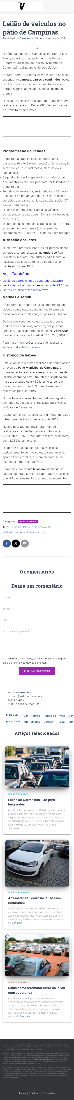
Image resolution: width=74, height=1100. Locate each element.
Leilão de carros (27, 522)
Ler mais (14, 828)
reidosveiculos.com (19, 692)
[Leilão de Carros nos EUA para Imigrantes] (37, 767)
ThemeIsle (49, 1093)
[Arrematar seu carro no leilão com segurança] (37, 862)
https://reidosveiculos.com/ (44, 1059)
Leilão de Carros (20, 526)
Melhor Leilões (30, 347)
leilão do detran (13, 532)
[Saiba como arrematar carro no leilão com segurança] (37, 955)
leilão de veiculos (41, 526)
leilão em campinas (35, 532)
